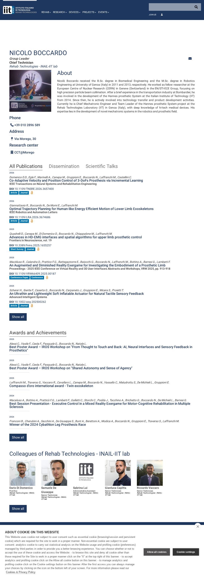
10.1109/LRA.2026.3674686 (29, 217)
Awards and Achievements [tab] (37, 333)
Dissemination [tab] (64, 166)
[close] (197, 526)
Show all (18, 317)
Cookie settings (186, 552)
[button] (45, 10)
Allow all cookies (157, 552)
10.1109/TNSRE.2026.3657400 (31, 188)
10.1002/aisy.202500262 (27, 301)
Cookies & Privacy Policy (20, 572)
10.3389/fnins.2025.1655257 (30, 245)
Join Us (152, 15)
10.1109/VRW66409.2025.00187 (32, 273)
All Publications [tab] (25, 166)
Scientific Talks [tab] (102, 166)
